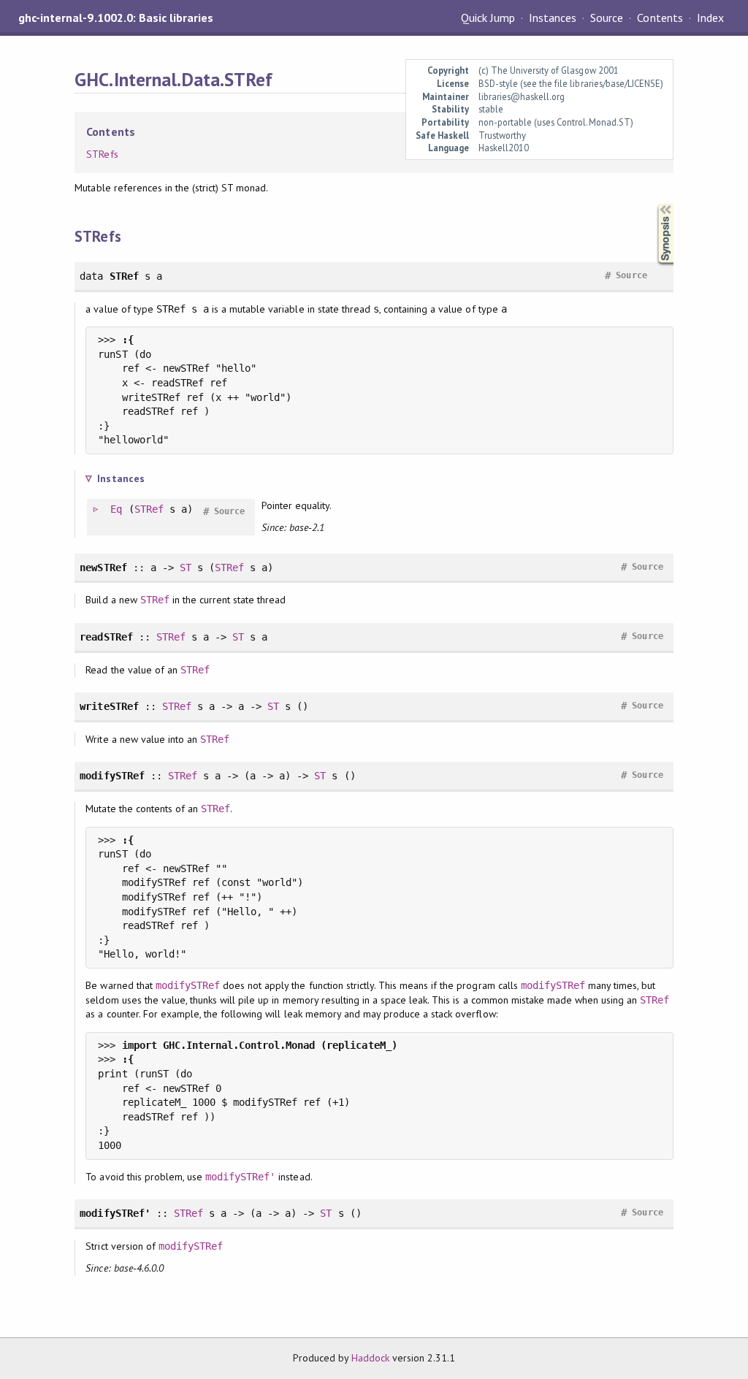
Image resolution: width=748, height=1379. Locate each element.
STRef (149, 509)
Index (710, 17)
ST (185, 567)
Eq (116, 509)
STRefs (102, 154)
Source (606, 17)
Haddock (370, 1357)
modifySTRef (188, 985)
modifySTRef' (240, 1177)
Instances (552, 17)
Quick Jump (488, 17)
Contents (659, 17)
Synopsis (653, 204)
